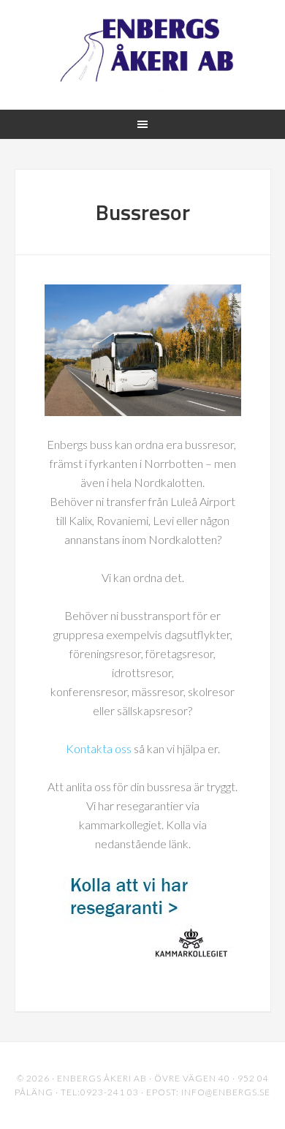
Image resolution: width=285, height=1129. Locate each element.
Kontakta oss (99, 748)
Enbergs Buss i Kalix (143, 53)
